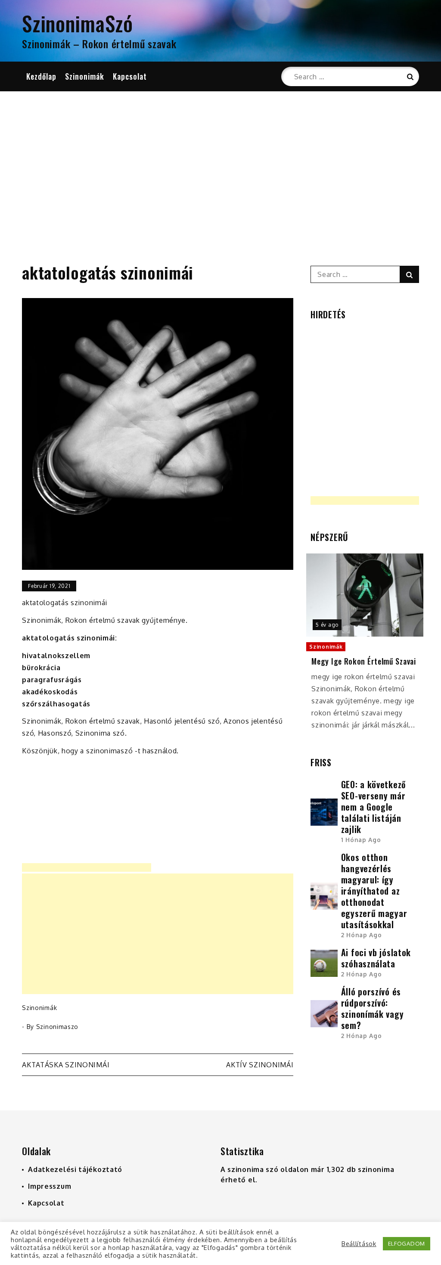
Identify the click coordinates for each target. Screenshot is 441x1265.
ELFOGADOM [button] (406, 1243)
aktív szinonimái (259, 1064)
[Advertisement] (220, 166)
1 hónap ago (361, 839)
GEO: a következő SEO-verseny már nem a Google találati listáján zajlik (373, 807)
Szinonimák (84, 76)
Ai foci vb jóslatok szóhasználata (376, 958)
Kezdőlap (41, 76)
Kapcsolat (130, 76)
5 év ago (327, 625)
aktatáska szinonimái (65, 1064)
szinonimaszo (57, 1026)
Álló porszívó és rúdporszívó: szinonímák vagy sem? (372, 1008)
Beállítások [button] (359, 1243)
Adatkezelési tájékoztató (75, 1169)
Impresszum (49, 1186)
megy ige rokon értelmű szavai (363, 661)
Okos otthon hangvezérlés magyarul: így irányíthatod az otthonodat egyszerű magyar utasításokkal (374, 891)
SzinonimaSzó (77, 23)
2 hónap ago (361, 935)
